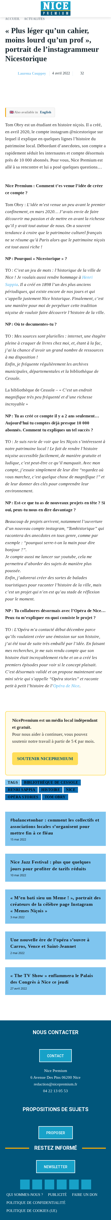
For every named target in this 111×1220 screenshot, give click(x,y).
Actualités (34, 19)
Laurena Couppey (32, 73)
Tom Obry (55, 797)
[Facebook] (65, 86)
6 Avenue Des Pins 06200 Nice (55, 1077)
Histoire (50, 790)
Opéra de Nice (66, 685)
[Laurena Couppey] (11, 73)
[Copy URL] (53, 86)
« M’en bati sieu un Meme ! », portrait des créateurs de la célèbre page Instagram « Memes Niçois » (55, 904)
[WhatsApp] (89, 86)
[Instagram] (49, 1184)
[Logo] (55, 8)
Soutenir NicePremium (45, 758)
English (45, 112)
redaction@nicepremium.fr (55, 1084)
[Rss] (86, 1184)
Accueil (12, 19)
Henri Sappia (21, 790)
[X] (77, 86)
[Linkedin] (101, 86)
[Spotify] (74, 1184)
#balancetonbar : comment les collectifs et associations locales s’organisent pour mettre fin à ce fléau (54, 826)
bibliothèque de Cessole (51, 782)
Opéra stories (23, 797)
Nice (70, 790)
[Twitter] (37, 1184)
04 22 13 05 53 (55, 1091)
